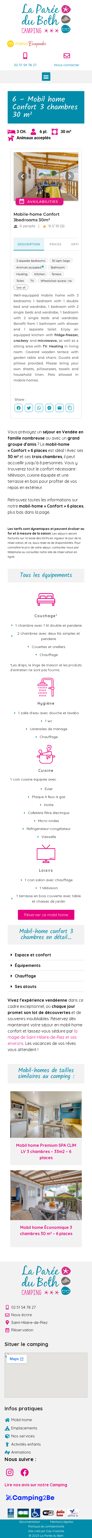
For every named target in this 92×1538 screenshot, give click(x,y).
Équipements (27, 965)
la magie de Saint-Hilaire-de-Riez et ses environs (42, 1037)
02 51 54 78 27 (25, 65)
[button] (46, 76)
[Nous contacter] (67, 56)
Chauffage (25, 975)
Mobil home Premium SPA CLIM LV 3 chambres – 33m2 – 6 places (46, 1151)
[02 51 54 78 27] (25, 56)
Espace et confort (33, 954)
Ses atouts (25, 986)
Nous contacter (66, 65)
